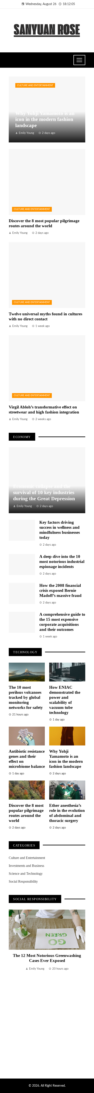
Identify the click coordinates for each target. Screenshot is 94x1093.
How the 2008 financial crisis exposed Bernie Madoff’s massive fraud (60, 590)
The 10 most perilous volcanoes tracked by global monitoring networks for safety (26, 697)
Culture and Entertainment (35, 85)
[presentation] (12, 988)
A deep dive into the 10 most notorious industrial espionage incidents (61, 561)
